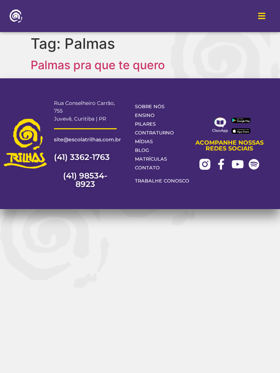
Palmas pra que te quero (98, 65)
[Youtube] (237, 164)
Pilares (145, 124)
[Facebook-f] (221, 164)
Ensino (145, 115)
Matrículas (151, 159)
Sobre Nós (149, 106)
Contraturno (154, 133)
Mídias (144, 141)
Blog (142, 150)
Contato (147, 167)
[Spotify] (254, 164)
